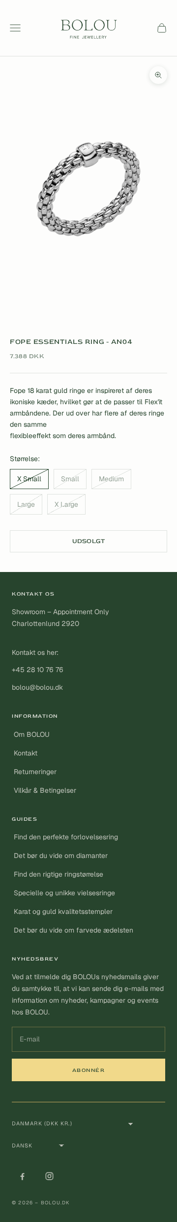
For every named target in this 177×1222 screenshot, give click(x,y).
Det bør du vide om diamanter (61, 855)
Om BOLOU (32, 734)
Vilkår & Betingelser (45, 790)
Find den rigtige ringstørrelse (58, 874)
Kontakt (25, 753)
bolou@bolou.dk (37, 687)
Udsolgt (88, 541)
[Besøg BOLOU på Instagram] (49, 1176)
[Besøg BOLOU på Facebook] (22, 1176)
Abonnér (88, 1070)
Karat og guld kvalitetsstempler (63, 911)
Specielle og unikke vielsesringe (64, 892)
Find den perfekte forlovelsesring (66, 836)
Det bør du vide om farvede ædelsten (73, 930)
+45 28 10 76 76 (37, 669)
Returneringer (35, 771)
